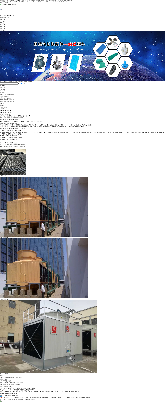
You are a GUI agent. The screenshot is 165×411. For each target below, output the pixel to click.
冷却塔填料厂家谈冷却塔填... (7, 101)
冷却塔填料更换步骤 (5, 386)
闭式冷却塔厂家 (4, 176)
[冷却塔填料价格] (44, 206)
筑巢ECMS (22, 397)
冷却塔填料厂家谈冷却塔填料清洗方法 (10, 384)
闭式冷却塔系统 (4, 373)
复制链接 (16, 390)
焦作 (32, 399)
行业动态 (2, 89)
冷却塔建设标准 (4, 379)
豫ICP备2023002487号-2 (11, 395)
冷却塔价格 (24, 146)
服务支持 (2, 26)
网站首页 (2, 19)
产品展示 (2, 23)
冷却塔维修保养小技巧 (11, 143)
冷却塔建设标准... (4, 96)
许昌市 (29, 399)
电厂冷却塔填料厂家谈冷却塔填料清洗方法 (11, 382)
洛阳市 (13, 399)
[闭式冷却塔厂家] (13, 162)
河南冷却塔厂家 (16, 146)
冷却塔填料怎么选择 (5, 381)
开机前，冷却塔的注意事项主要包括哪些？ (11, 377)
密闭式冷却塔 (20, 81)
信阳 (35, 399)
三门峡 (25, 399)
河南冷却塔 (25, 1)
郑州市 (9, 399)
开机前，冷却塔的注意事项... (7, 94)
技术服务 (2, 91)
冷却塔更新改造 (28, 81)
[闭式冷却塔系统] (48, 336)
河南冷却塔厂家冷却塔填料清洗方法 (13, 118)
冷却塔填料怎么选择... (6, 98)
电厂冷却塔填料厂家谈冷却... (7, 100)
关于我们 (2, 21)
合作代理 (2, 28)
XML (29, 388)
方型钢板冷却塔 (12, 81)
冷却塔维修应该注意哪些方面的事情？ (15, 144)
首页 (1, 118)
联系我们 (7, 17)
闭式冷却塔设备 (4, 299)
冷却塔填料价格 (4, 237)
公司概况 (2, 17)
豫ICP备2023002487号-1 (11, 393)
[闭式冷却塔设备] (44, 268)
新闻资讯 (2, 24)
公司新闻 (2, 87)
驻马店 (21, 399)
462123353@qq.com (9, 112)
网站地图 (24, 388)
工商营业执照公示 (7, 397)
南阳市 (17, 399)
